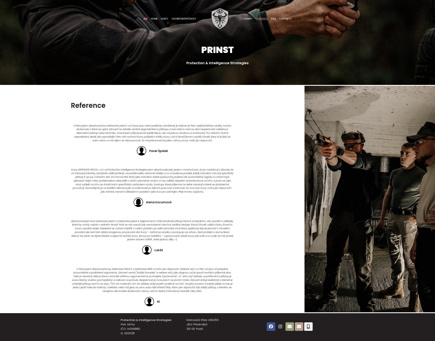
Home (154, 18)
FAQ (273, 18)
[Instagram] (280, 326)
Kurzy (164, 18)
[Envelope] (289, 326)
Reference (262, 18)
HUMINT (248, 18)
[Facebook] (271, 326)
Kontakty (285, 18)
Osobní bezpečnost (184, 18)
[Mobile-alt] (308, 326)
